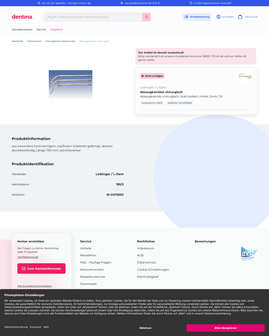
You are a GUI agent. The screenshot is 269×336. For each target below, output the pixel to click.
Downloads (88, 284)
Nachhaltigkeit (148, 276)
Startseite (17, 41)
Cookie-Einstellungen (153, 269)
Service (41, 29)
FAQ (83, 262)
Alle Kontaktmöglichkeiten (34, 286)
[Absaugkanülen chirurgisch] (70, 84)
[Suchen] (146, 17)
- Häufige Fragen (98, 262)
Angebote (56, 29)
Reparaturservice (92, 276)
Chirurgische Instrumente (60, 41)
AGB (140, 255)
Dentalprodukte (22, 29)
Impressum (145, 248)
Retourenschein (92, 269)
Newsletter (88, 255)
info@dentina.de (27, 257)
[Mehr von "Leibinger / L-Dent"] (245, 76)
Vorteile (85, 248)
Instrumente (34, 41)
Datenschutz (146, 262)
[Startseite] (22, 18)
